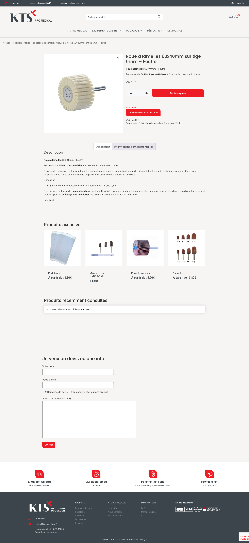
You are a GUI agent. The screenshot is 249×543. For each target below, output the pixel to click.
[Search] (159, 17)
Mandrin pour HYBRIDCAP (97, 275)
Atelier (27, 43)
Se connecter (238, 3)
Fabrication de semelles (43, 43)
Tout (178, 123)
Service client (209, 481)
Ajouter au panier (178, 93)
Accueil (6, 43)
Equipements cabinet (105, 30)
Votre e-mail (49, 379)
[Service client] (209, 474)
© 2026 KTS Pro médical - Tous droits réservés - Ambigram (125, 539)
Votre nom (48, 366)
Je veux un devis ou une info (143, 112)
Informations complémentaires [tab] (133, 147)
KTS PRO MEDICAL (77, 30)
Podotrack (54, 273)
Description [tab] (103, 147)
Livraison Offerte (39, 481)
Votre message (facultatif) (56, 398)
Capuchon (178, 273)
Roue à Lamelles (140, 273)
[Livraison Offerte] (39, 474)
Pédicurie (153, 30)
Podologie (132, 30)
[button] (118, 58)
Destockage (174, 30)
